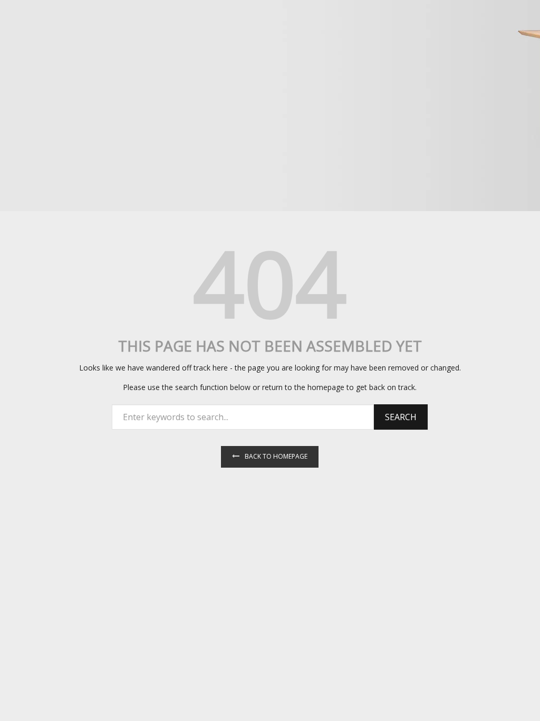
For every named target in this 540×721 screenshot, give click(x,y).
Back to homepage (276, 456)
